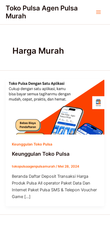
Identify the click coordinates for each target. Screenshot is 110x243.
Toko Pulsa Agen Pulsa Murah (42, 12)
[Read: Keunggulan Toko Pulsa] (55, 106)
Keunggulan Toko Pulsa (32, 144)
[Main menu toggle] (98, 12)
